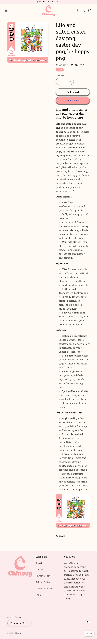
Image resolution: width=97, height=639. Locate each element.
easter (59, 131)
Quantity (60, 75)
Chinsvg (17, 633)
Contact (40, 569)
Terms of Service (44, 588)
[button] (6, 10)
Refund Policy (43, 582)
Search (39, 563)
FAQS (38, 594)
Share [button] (62, 536)
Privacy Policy (43, 575)
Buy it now (73, 100)
